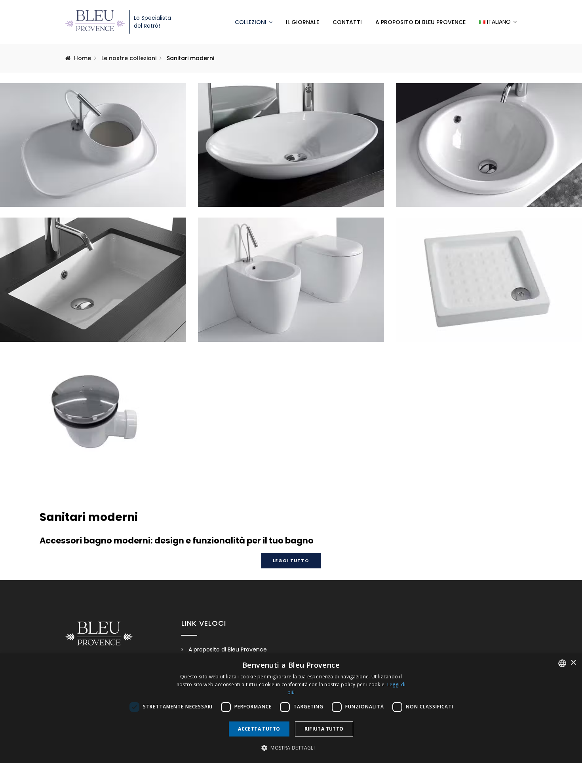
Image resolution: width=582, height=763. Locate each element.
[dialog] (291, 708)
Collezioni (250, 22)
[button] (291, 748)
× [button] (573, 663)
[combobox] (562, 663)
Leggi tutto (291, 560)
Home (82, 58)
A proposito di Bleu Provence (420, 22)
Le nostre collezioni (128, 58)
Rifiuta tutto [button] (324, 728)
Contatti (347, 22)
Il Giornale (302, 22)
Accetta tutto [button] (259, 728)
